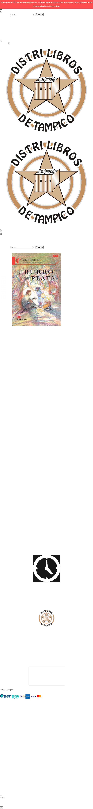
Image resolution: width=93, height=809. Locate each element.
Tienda (7, 23)
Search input (4, 14)
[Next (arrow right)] (3, 797)
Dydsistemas (18, 689)
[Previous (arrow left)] (1, 797)
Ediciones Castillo (31, 444)
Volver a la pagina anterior (10, 252)
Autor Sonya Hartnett (16, 444)
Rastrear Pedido (11, 27)
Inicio (7, 21)
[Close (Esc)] (1, 795)
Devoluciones (10, 29)
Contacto (8, 31)
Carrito (7, 25)
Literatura (8, 35)
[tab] (7, 473)
